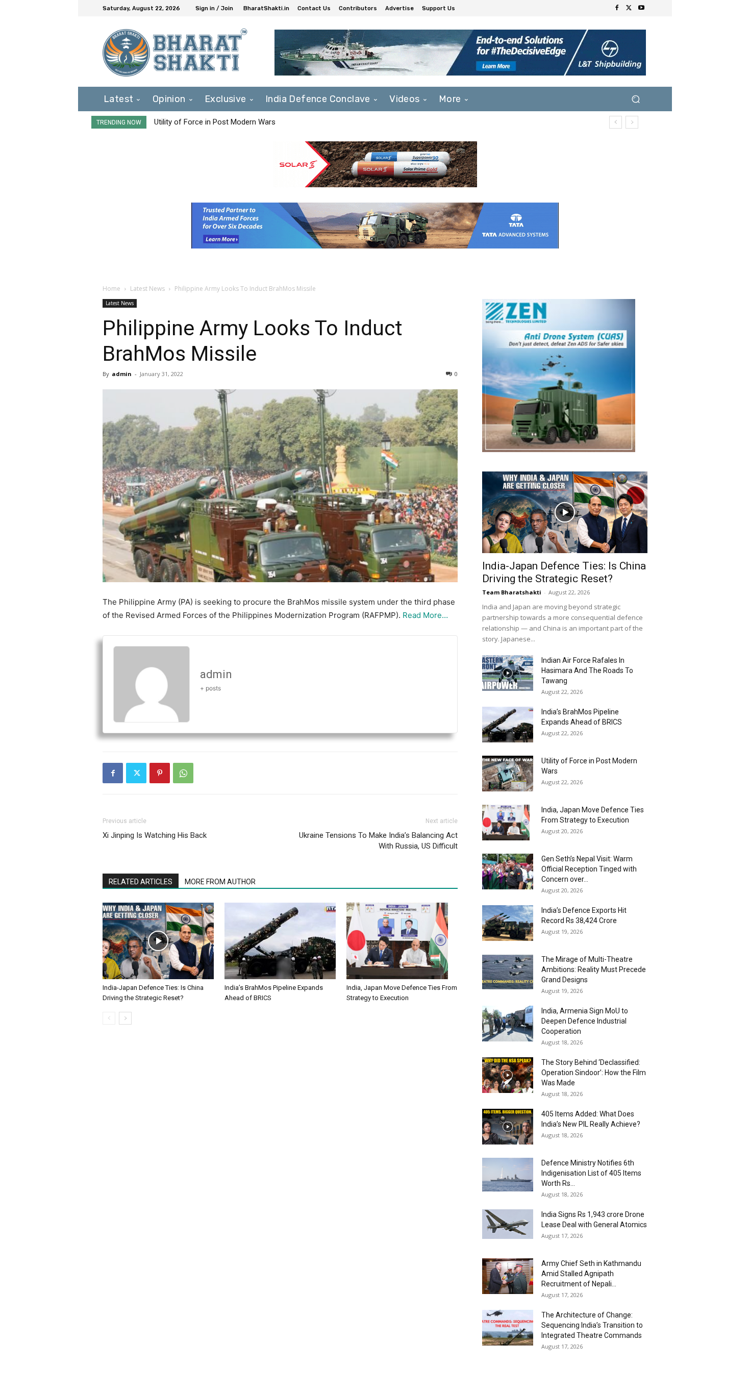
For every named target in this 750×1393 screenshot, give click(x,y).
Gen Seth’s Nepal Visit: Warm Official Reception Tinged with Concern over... (589, 869)
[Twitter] (629, 8)
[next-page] (125, 1018)
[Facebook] (617, 8)
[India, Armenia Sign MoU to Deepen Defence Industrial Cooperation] (507, 1023)
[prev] (615, 122)
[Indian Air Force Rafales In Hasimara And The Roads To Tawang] (507, 673)
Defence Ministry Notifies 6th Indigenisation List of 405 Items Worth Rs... (591, 1173)
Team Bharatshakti (511, 592)
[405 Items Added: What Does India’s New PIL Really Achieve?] (507, 1127)
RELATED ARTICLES (140, 882)
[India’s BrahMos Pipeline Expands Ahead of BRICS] (280, 941)
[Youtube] (641, 8)
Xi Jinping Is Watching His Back (155, 835)
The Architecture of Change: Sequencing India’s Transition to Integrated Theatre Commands (592, 1325)
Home (111, 288)
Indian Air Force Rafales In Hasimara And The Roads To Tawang (587, 670)
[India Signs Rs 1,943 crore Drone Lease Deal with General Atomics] (507, 1224)
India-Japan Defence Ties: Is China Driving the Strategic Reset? (564, 572)
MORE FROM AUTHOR (220, 882)
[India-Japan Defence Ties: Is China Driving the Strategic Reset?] (158, 941)
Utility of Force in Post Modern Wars (215, 122)
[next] (632, 122)
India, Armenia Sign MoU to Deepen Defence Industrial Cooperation (584, 1021)
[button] (635, 99)
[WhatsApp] (183, 773)
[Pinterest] (159, 773)
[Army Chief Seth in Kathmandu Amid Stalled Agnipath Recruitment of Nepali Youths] (507, 1276)
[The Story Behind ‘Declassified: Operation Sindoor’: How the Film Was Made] (507, 1075)
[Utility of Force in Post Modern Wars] (507, 773)
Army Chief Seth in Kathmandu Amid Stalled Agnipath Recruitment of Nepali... (591, 1273)
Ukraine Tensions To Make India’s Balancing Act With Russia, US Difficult (378, 841)
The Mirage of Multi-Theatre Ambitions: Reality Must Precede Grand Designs (593, 969)
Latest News (147, 288)
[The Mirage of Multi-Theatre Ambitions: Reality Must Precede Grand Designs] (507, 972)
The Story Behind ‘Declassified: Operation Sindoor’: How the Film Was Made (593, 1072)
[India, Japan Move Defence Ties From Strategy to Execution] (402, 941)
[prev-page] (109, 1018)
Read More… (425, 615)
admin (122, 374)
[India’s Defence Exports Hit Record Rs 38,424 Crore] (507, 923)
